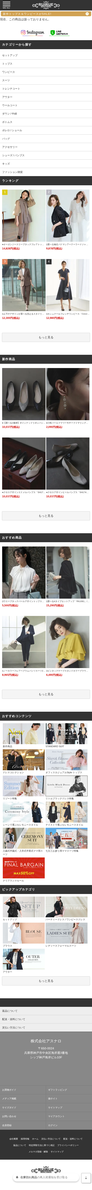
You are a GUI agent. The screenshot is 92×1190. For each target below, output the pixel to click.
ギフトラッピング (57, 1089)
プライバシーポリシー (68, 1145)
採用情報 (25, 1139)
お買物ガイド (9, 1089)
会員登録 (7, 1125)
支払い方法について (51, 1139)
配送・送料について (73, 1139)
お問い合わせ (9, 1116)
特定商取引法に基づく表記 (42, 1145)
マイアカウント (56, 1116)
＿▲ (86, 1177)
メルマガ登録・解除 (38, 1151)
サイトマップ (55, 1107)
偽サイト (53, 1098)
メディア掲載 (9, 1098)
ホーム (35, 1139)
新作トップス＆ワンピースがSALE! (27, 13)
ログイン (53, 1125)
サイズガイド (9, 1107)
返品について (19, 1145)
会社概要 (13, 1139)
